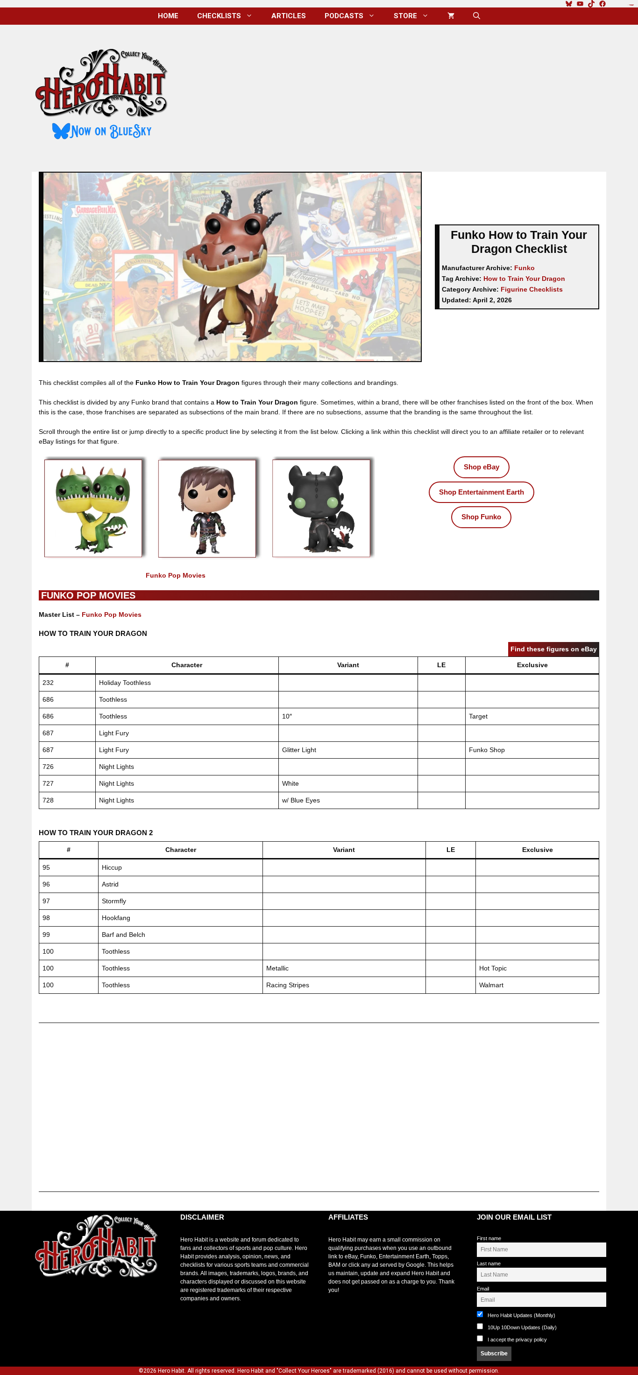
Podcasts (344, 16)
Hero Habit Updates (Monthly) (520, 1315)
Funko (524, 268)
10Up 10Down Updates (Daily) (521, 1327)
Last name (489, 1263)
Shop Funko (481, 517)
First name (489, 1238)
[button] (476, 16)
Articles (288, 16)
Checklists (219, 16)
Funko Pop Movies (176, 575)
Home (168, 16)
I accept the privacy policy (517, 1339)
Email (483, 1288)
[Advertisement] (395, 94)
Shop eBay (481, 467)
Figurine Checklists (532, 289)
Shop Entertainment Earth (481, 492)
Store (405, 16)
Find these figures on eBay (553, 649)
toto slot (41, 1301)
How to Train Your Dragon (524, 278)
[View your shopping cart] (451, 16)
